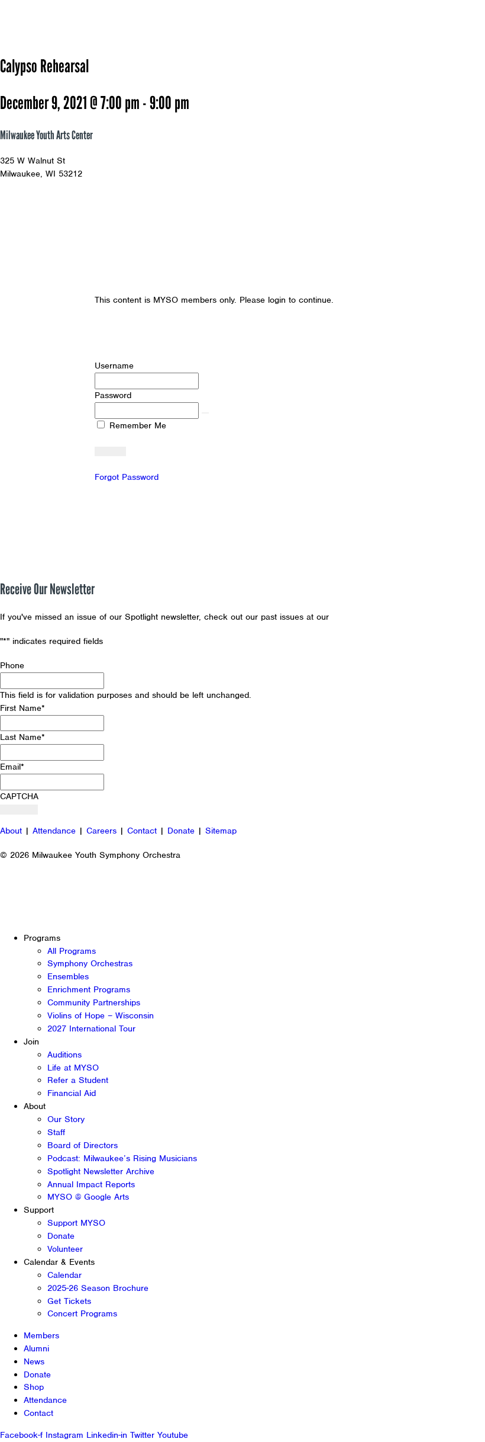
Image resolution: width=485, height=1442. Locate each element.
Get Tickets (69, 1301)
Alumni (36, 1348)
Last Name (22, 737)
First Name (22, 708)
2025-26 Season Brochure (97, 1288)
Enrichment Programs (88, 989)
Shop (34, 1387)
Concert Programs (82, 1313)
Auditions (64, 1054)
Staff (56, 1132)
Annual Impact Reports (91, 1184)
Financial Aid (71, 1093)
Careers (101, 830)
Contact (142, 830)
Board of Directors (82, 1145)
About (11, 830)
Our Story (66, 1119)
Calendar (64, 1275)
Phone (12, 665)
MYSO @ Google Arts (88, 1196)
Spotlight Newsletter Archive (100, 1171)
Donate (181, 830)
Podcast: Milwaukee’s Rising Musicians (122, 1158)
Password (113, 395)
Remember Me (136, 425)
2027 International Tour (91, 1028)
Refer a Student (77, 1080)
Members (41, 1335)
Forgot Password (127, 477)
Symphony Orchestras (89, 963)
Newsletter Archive (370, 616)
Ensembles (68, 976)
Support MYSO (76, 1222)
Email (12, 766)
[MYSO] (63, 21)
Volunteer (65, 1249)
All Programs (71, 951)
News (34, 1361)
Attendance (54, 830)
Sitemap (221, 830)
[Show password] (205, 413)
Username (114, 365)
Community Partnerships (93, 1002)
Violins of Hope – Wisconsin (100, 1015)
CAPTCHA (19, 796)
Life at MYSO (73, 1067)
